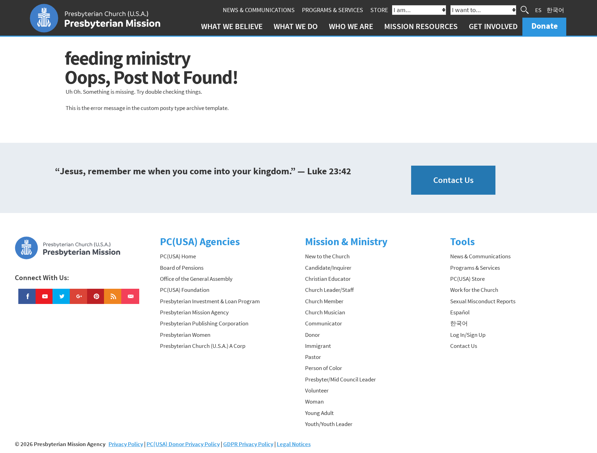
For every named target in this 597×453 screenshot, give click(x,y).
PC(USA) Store (467, 279)
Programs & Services (332, 10)
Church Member (324, 301)
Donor (312, 335)
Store (379, 10)
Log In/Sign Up (467, 335)
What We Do (296, 26)
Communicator (323, 323)
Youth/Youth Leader (328, 424)
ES (538, 9)
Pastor (313, 357)
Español (460, 312)
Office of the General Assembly (196, 279)
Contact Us (453, 180)
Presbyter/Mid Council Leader (340, 379)
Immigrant (318, 346)
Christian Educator (328, 279)
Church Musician (325, 312)
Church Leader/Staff (329, 290)
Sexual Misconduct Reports (482, 301)
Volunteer (317, 390)
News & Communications (259, 10)
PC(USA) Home (178, 256)
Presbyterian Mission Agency (194, 312)
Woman (314, 401)
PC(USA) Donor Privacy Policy (183, 444)
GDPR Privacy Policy (248, 444)
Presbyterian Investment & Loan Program (210, 301)
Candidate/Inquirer (328, 267)
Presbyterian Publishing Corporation (204, 323)
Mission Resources (421, 26)
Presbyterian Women (185, 335)
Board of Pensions (181, 267)
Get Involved (493, 26)
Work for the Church (474, 290)
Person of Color (323, 368)
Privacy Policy (125, 444)
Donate (544, 25)
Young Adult (319, 413)
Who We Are (351, 26)
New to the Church (327, 256)
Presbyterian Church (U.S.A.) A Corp (202, 346)
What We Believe (232, 26)
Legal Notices (294, 444)
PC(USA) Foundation (184, 290)
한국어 (555, 9)
